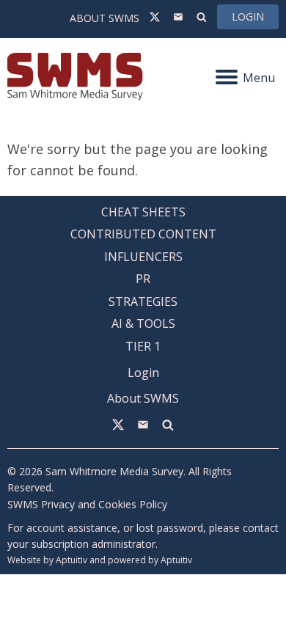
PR (143, 279)
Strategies (143, 301)
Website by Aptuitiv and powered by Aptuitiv (99, 560)
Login (248, 16)
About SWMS (104, 18)
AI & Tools (143, 323)
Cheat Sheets (143, 212)
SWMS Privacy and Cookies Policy (87, 504)
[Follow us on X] (155, 17)
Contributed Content (143, 234)
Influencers (143, 257)
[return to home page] (75, 76)
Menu (259, 78)
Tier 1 (143, 346)
